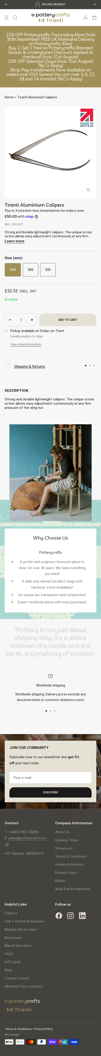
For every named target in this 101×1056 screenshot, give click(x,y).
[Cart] (94, 17)
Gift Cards (13, 962)
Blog (8, 970)
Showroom (63, 848)
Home (9, 97)
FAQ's (9, 954)
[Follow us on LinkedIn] (82, 915)
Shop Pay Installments (72, 889)
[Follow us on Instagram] (70, 915)
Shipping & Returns (29, 366)
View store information (25, 344)
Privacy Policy (65, 873)
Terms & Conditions (70, 856)
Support (11, 913)
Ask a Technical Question (24, 921)
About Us (62, 832)
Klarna (60, 881)
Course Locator (17, 978)
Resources (13, 938)
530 (48, 270)
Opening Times (66, 840)
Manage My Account (21, 929)
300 (30, 270)
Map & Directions (18, 946)
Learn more (14, 241)
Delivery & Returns (69, 864)
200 (13, 270)
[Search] (15, 17)
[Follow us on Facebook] (58, 915)
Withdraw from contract (24, 986)
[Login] (85, 17)
